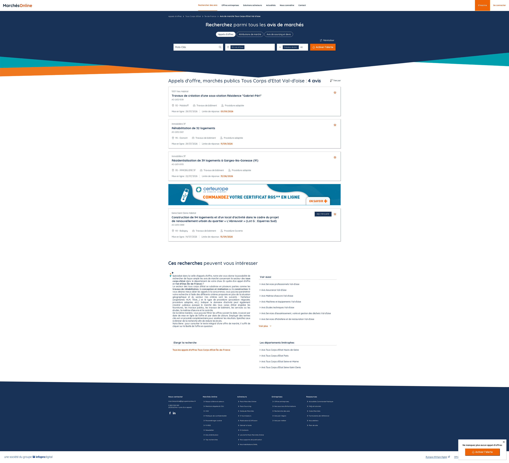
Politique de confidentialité (216, 416)
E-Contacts (244, 430)
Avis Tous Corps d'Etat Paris (275, 355)
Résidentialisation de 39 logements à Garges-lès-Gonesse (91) (215, 160)
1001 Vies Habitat (180, 91)
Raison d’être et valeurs (214, 401)
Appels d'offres (175, 16)
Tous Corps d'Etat (193, 16)
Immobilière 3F (179, 124)
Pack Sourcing (245, 406)
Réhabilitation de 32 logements (193, 128)
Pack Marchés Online (248, 401)
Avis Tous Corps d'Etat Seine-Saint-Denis (281, 367)
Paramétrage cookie (213, 421)
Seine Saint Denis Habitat (184, 213)
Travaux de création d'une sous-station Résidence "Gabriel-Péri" (216, 96)
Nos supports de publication (251, 440)
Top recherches (211, 440)
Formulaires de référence (319, 416)
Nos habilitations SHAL (248, 444)
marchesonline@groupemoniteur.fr (182, 401)
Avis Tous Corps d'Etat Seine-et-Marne (280, 361)
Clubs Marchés (314, 411)
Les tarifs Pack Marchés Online (252, 435)
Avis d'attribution (211, 435)
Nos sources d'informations (285, 406)
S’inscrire (482, 5)
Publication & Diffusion (248, 421)
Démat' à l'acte (246, 425)
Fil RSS (208, 425)
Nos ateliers (313, 421)
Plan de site (313, 425)
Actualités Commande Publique (321, 401)
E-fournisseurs (245, 416)
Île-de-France (210, 16)
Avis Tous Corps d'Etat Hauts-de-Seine (280, 350)
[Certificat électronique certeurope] (254, 194)
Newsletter (209, 430)
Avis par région (280, 416)
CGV (207, 411)
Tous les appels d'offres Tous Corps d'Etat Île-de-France (201, 350)
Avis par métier (280, 421)
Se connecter (499, 5)
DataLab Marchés (247, 411)
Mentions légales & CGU (214, 406)
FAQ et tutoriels (315, 406)
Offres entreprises (230, 5)
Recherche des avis (282, 411)
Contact (302, 5)
